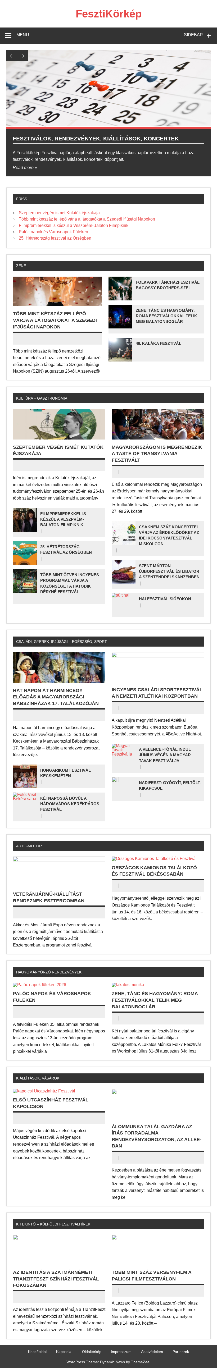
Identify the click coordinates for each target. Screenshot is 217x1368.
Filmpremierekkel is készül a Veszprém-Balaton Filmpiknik (73, 225)
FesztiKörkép (109, 14)
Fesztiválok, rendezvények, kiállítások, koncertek (96, 138)
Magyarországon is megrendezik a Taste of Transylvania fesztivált (157, 454)
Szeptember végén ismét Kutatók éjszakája (59, 213)
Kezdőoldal (37, 1351)
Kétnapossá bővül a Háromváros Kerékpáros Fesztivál (69, 804)
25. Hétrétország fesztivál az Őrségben (55, 238)
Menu (22, 35)
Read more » (25, 167)
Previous (11, 55)
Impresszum (121, 1351)
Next (22, 55)
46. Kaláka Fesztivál (158, 343)
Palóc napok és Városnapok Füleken (53, 232)
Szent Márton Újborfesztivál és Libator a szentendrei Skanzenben (169, 571)
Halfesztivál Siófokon (165, 599)
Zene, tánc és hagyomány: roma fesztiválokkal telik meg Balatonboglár (166, 316)
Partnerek (181, 1351)
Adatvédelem (152, 1351)
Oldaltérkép (91, 1351)
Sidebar (193, 35)
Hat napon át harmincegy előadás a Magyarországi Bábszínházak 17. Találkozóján (56, 697)
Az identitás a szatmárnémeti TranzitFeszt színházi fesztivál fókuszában (56, 1279)
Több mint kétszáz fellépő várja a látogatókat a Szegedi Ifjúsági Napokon (87, 219)
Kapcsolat (64, 1351)
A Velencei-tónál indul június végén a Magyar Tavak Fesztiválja (165, 755)
